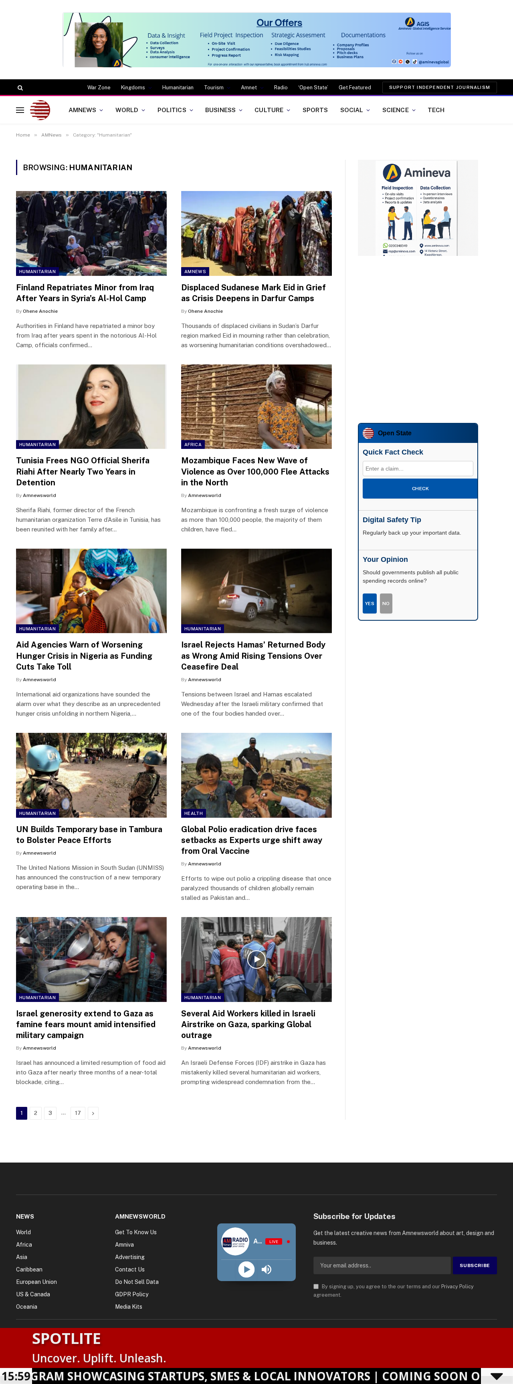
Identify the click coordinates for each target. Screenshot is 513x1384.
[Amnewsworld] (40, 110)
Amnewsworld (39, 495)
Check (420, 488)
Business (220, 109)
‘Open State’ (313, 87)
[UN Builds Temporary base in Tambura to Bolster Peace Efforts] (91, 775)
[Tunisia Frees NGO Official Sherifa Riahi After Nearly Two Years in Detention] (91, 406)
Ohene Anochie (40, 311)
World (127, 109)
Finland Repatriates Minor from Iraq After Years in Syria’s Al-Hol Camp (85, 293)
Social (352, 109)
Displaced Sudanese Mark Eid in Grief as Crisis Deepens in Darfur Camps (253, 293)
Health (193, 813)
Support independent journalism (439, 87)
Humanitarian (178, 87)
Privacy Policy (457, 1286)
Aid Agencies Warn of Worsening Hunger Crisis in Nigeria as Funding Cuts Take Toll (84, 655)
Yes (369, 603)
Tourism (214, 87)
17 (78, 1113)
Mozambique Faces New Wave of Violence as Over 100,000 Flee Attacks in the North (255, 471)
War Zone (99, 87)
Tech (436, 109)
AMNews (83, 109)
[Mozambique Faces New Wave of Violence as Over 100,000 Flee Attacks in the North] (256, 406)
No (386, 603)
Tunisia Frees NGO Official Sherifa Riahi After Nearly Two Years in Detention (82, 471)
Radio (281, 87)
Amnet (249, 87)
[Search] (19, 87)
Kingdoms (133, 87)
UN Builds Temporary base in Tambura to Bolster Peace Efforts (89, 835)
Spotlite (66, 1338)
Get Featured (355, 87)
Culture (268, 109)
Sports (315, 109)
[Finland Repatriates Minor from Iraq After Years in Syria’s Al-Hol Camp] (91, 233)
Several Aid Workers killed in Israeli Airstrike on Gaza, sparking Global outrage (248, 1024)
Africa (193, 444)
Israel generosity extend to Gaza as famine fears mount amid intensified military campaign (86, 1024)
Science (395, 109)
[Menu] (20, 110)
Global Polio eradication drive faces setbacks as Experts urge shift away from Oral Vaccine (251, 840)
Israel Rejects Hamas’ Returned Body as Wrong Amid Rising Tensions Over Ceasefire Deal (253, 655)
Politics (172, 109)
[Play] (246, 1270)
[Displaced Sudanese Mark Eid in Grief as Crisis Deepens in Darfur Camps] (256, 233)
